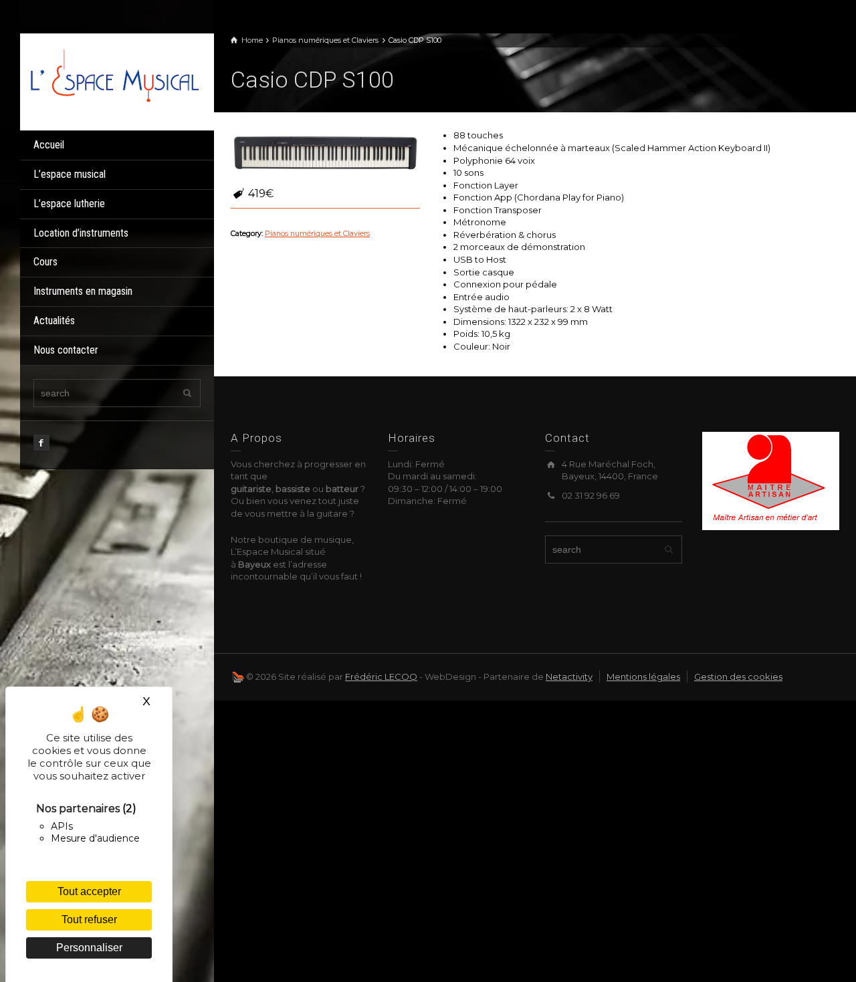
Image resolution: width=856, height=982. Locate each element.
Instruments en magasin (82, 291)
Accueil (48, 144)
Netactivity (569, 676)
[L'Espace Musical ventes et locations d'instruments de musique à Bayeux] (114, 74)
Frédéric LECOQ (381, 676)
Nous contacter (65, 350)
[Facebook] (41, 443)
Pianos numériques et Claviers (317, 233)
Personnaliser (89, 947)
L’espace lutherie (69, 203)
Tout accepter (89, 891)
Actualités (54, 320)
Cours (45, 261)
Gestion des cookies (738, 676)
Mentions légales (643, 676)
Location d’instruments (80, 233)
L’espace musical (69, 174)
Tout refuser (89, 919)
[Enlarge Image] (325, 154)
